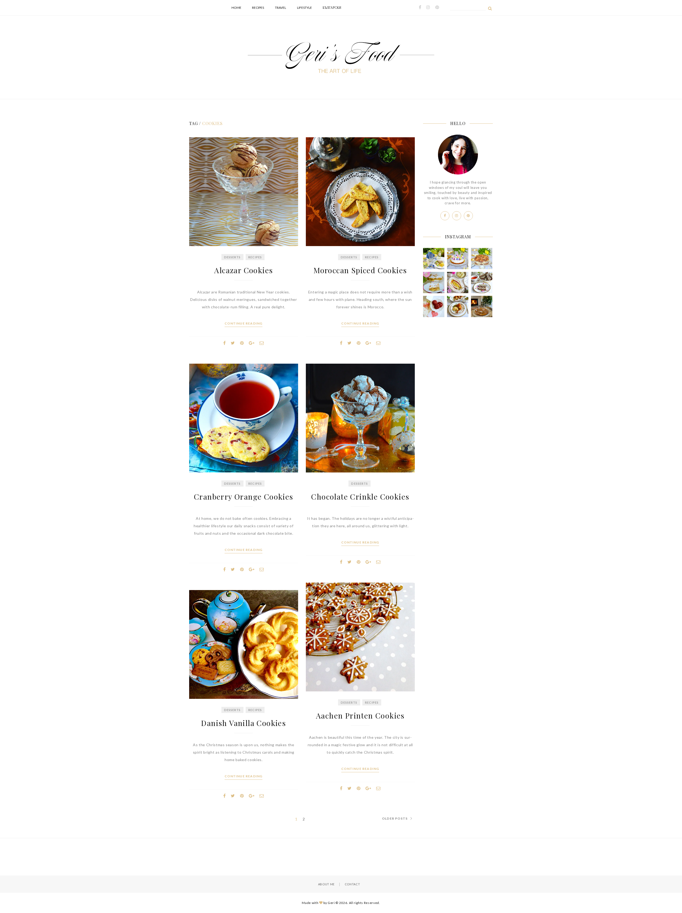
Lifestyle (304, 8)
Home (236, 8)
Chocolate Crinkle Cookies (360, 496)
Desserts (232, 257)
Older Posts (395, 818)
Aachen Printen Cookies (360, 715)
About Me (326, 884)
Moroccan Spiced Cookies (360, 270)
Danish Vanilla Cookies (243, 723)
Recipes (258, 8)
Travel (280, 8)
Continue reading (243, 323)
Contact (352, 884)
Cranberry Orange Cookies (243, 496)
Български (332, 8)
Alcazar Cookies (243, 270)
